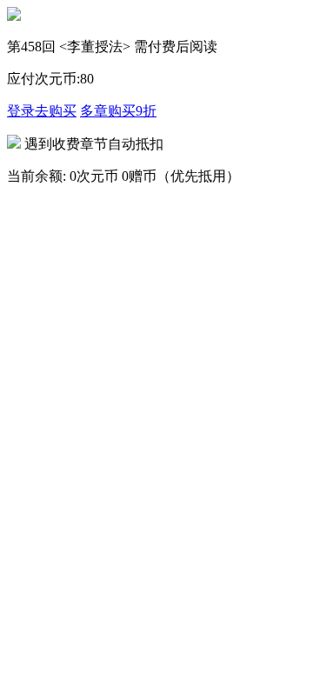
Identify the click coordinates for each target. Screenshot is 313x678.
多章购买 (118, 110)
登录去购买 (42, 110)
